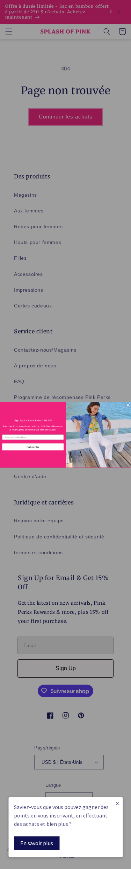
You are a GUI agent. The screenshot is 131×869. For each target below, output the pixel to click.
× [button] (117, 803)
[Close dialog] (127, 405)
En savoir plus (36, 843)
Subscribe (32, 446)
